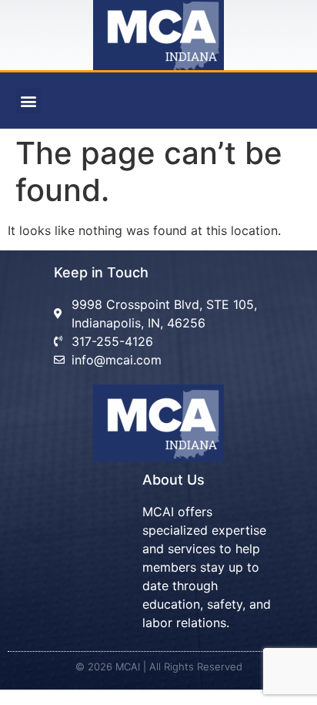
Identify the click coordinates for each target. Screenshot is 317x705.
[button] (28, 100)
